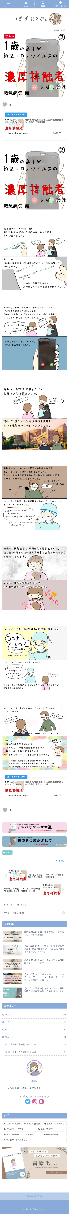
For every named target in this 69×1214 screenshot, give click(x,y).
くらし (35, 1022)
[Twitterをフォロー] (27, 1101)
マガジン (35, 1029)
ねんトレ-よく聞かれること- (37, 1051)
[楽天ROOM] (41, 1101)
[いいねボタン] (4, 104)
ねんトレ (35, 1036)
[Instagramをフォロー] (34, 1101)
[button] (63, 913)
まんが (8, 852)
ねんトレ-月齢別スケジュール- (37, 1044)
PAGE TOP (35, 1196)
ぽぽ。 (34, 1081)
